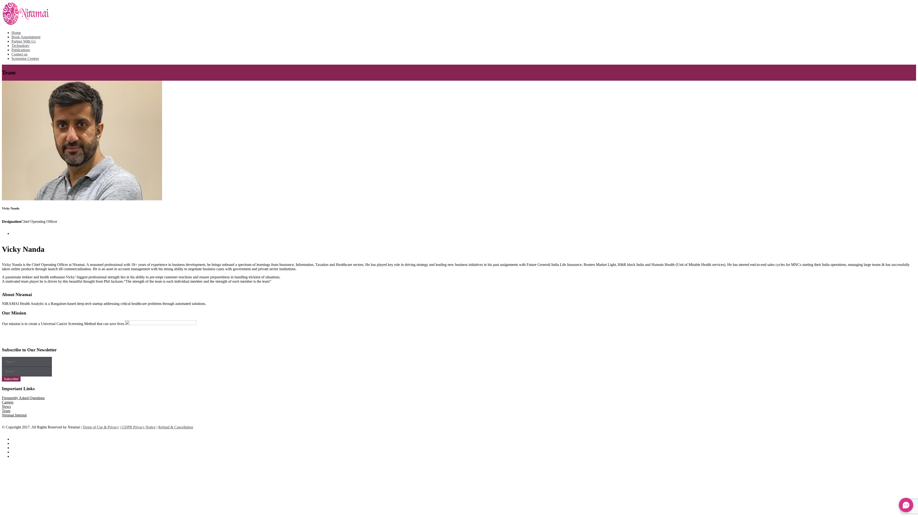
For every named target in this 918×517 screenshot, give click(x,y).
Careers (7, 402)
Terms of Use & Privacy (100, 427)
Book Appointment (25, 37)
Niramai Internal (14, 415)
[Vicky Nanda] (82, 199)
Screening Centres (25, 58)
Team (6, 411)
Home (16, 33)
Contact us (19, 54)
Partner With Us (23, 41)
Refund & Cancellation (175, 427)
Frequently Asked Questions (23, 398)
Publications (20, 50)
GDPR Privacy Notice (138, 427)
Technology (20, 46)
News (6, 407)
